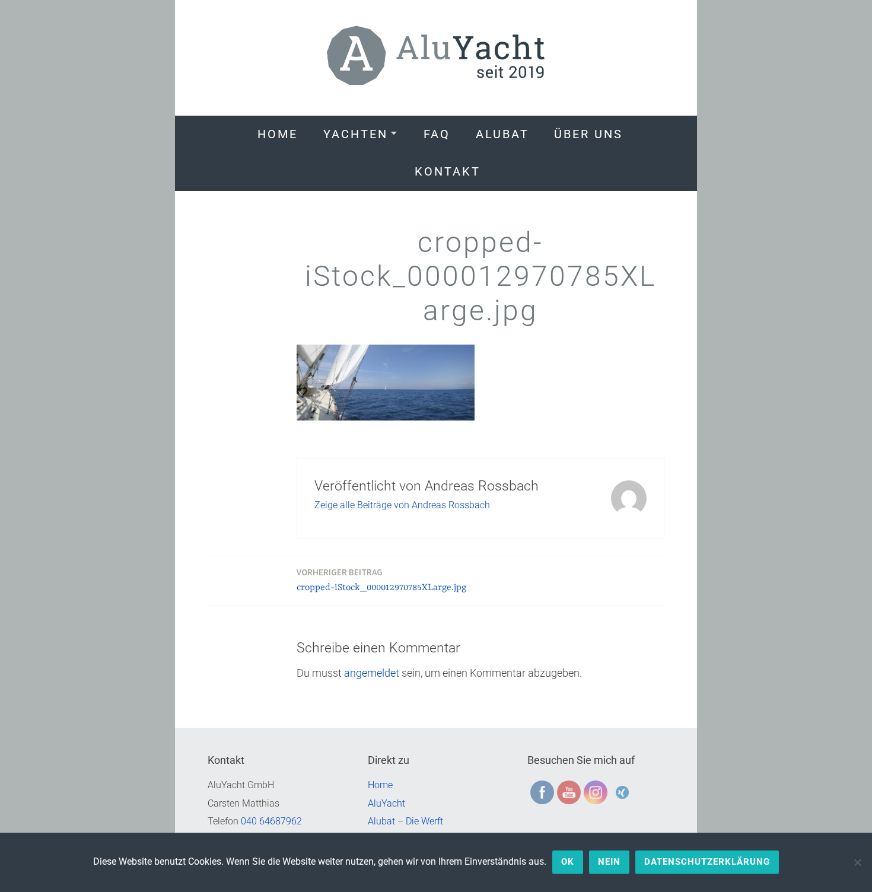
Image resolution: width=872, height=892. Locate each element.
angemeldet (371, 673)
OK (567, 861)
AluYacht (386, 803)
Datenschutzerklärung (707, 861)
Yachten (355, 134)
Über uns (588, 134)
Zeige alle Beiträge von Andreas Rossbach (402, 505)
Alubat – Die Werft (405, 821)
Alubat (502, 134)
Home (277, 134)
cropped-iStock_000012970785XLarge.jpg (381, 579)
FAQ (437, 134)
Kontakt (447, 171)
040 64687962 (271, 821)
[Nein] (857, 862)
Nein (609, 861)
